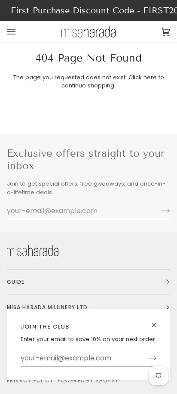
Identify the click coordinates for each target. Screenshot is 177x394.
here (150, 77)
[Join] (145, 358)
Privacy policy (30, 380)
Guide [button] (15, 281)
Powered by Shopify (88, 380)
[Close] (157, 321)
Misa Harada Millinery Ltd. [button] (48, 307)
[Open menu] (20, 31)
